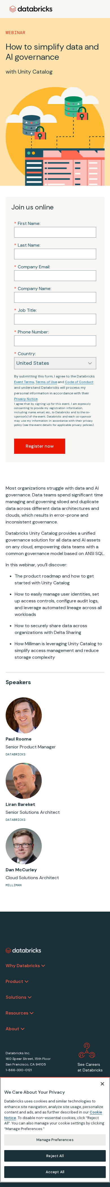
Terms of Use (46, 382)
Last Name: (27, 245)
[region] (55, 1129)
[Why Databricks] (43, 965)
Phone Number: (31, 332)
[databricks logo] (23, 950)
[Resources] (31, 1013)
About (12, 1029)
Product (14, 981)
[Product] (26, 981)
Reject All (54, 1155)
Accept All (55, 1172)
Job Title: (25, 310)
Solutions (16, 997)
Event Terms (24, 382)
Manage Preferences (54, 1139)
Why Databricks (23, 966)
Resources (17, 1013)
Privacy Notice (26, 399)
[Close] (102, 1084)
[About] (22, 1028)
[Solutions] (29, 997)
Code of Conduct (79, 382)
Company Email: (32, 267)
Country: (25, 354)
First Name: (27, 223)
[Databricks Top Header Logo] (31, 9)
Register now (40, 446)
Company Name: (32, 288)
